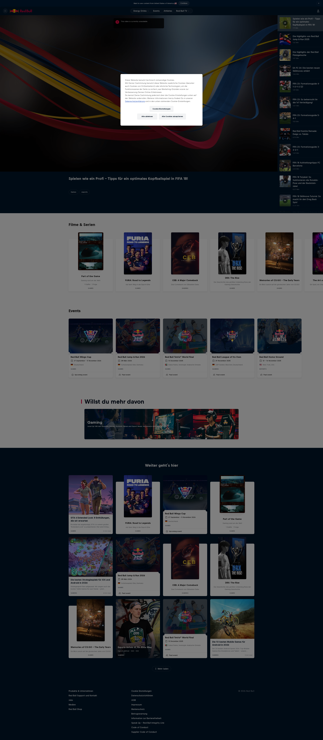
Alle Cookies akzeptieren (172, 116)
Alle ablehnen (147, 116)
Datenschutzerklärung (135, 101)
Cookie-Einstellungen (161, 109)
